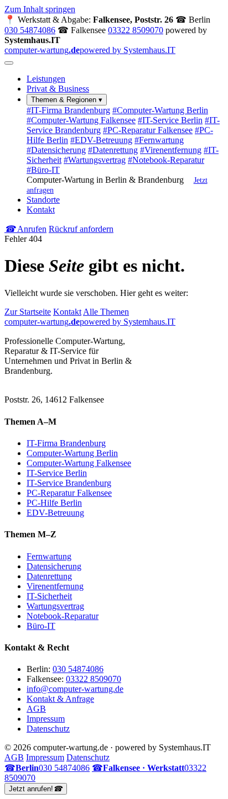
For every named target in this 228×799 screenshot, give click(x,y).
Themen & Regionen (66, 100)
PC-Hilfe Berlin (54, 502)
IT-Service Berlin (170, 120)
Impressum (46, 718)
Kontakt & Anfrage (60, 698)
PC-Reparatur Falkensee (148, 130)
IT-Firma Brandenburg (68, 110)
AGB (36, 708)
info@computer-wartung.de (75, 689)
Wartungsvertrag (95, 160)
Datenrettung (113, 150)
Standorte (43, 199)
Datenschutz (48, 728)
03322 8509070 (135, 30)
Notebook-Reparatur (166, 160)
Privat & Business (58, 88)
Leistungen (46, 78)
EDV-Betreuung (101, 140)
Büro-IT (43, 169)
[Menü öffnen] (8, 63)
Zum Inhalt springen (39, 9)
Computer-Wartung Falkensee (81, 120)
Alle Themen (106, 311)
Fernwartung (159, 140)
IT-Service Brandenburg (69, 483)
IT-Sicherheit (49, 596)
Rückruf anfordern (81, 229)
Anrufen (25, 229)
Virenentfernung (170, 150)
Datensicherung (56, 150)
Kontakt (41, 209)
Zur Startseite (27, 311)
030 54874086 (29, 30)
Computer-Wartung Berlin (160, 110)
